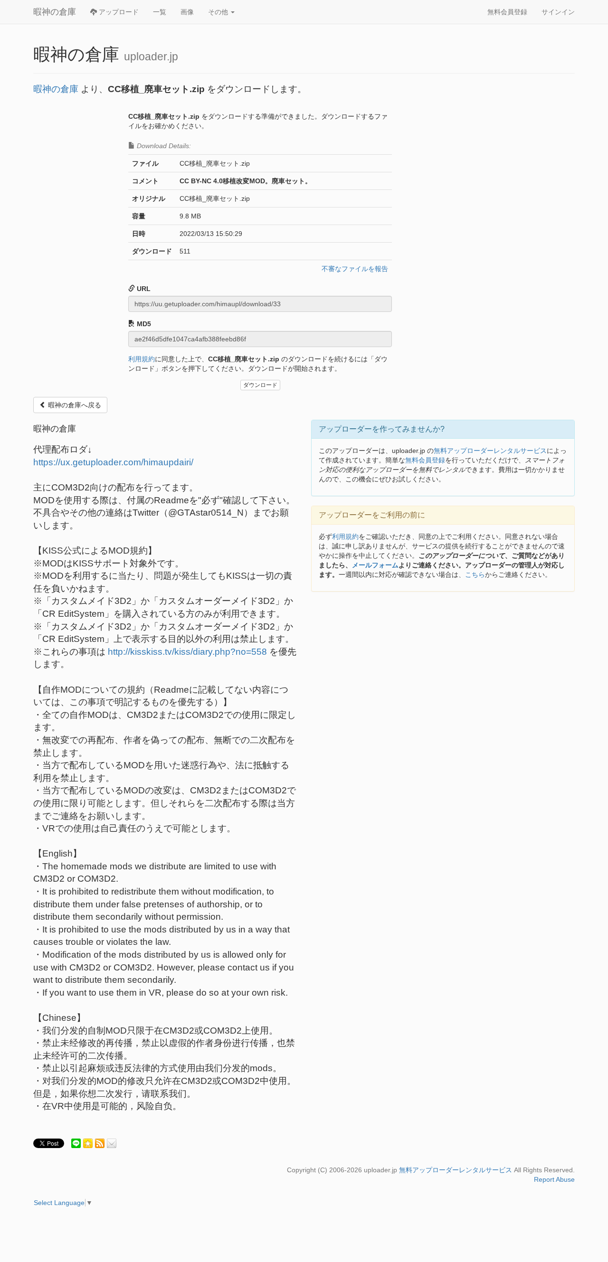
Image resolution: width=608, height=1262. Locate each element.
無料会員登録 (507, 12)
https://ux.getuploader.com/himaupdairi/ (113, 462)
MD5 (143, 324)
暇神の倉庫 (54, 12)
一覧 (159, 12)
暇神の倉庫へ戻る (73, 405)
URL (143, 288)
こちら (475, 574)
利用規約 (141, 359)
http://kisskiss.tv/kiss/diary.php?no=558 (187, 652)
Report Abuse (554, 1179)
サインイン (558, 12)
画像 (187, 12)
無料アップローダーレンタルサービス (490, 450)
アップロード (118, 12)
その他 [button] (219, 12)
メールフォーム (375, 565)
